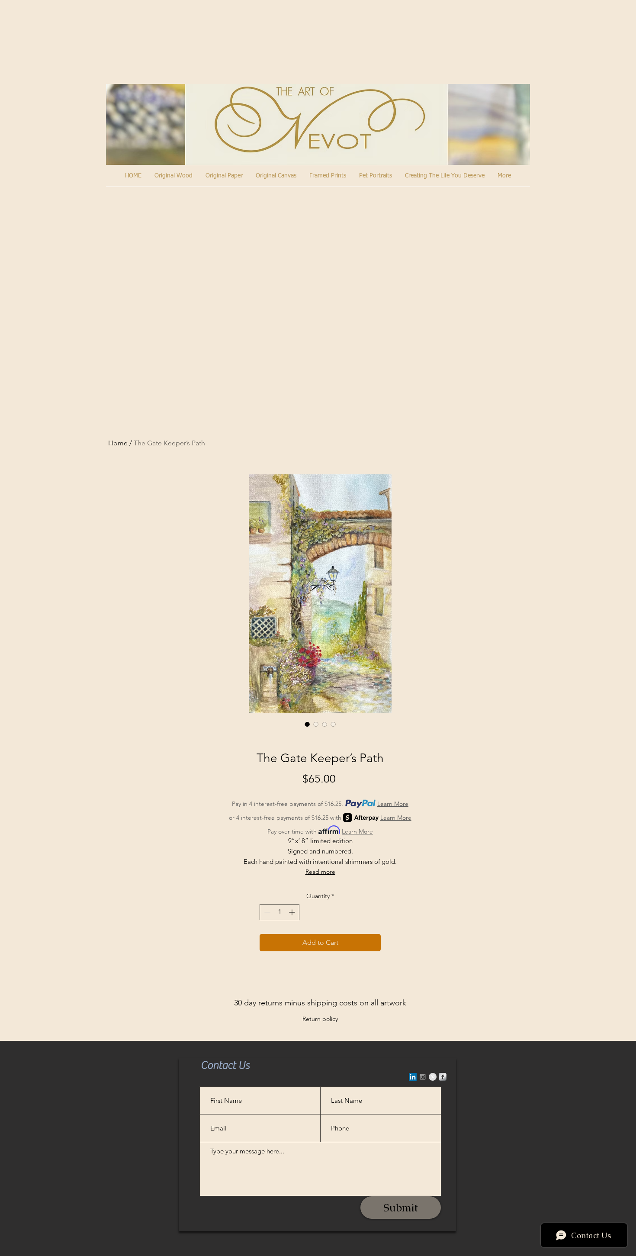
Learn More (392, 804)
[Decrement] (266, 912)
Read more (320, 872)
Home (118, 443)
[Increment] (292, 912)
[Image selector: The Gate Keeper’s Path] (307, 724)
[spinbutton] (279, 912)
